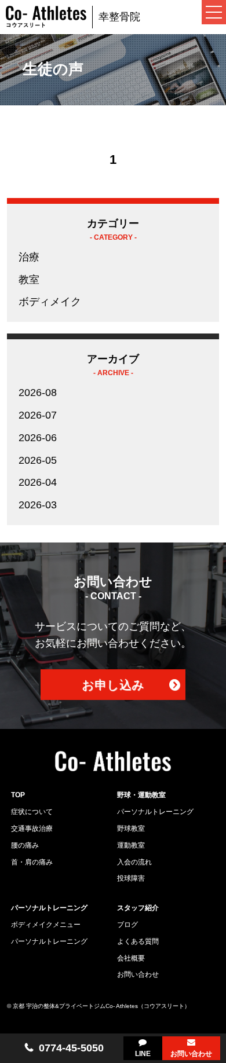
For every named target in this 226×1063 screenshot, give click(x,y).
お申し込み (113, 684)
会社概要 (131, 958)
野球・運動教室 (141, 795)
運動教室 (131, 845)
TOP (18, 795)
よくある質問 (138, 941)
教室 (29, 279)
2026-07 (38, 415)
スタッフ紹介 (138, 908)
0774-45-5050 (71, 1048)
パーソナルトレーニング (155, 812)
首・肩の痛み (32, 862)
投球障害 (131, 878)
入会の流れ (134, 862)
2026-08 (38, 392)
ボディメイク (50, 301)
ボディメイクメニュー (46, 925)
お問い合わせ (191, 1054)
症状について (32, 812)
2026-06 (38, 437)
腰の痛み (25, 845)
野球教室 (131, 828)
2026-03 (38, 505)
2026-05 (38, 460)
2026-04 (38, 482)
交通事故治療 (32, 828)
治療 (29, 257)
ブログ (127, 925)
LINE (143, 1054)
